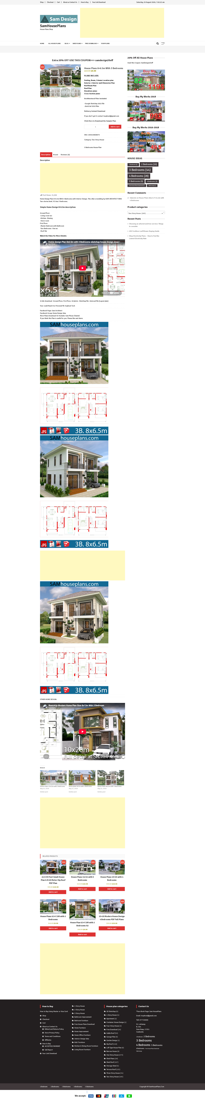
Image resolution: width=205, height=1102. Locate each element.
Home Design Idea (59, 313)
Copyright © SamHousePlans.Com (152, 1087)
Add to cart (115, 127)
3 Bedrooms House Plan (92, 147)
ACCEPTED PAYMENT (52, 1046)
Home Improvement (81, 1031)
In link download (46, 301)
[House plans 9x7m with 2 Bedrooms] (82, 777)
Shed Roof (110, 1062)
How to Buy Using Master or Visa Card (54, 1011)
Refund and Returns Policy (54, 1029)
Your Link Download (98, 2)
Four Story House (112, 1026)
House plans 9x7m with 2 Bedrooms (80, 786)
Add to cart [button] (53, 892)
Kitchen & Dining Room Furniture (86, 1046)
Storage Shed (111, 1066)
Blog (66, 43)
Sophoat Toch (70, 306)
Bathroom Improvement (83, 1017)
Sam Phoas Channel (72, 316)
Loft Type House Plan (113, 1048)
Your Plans (105, 43)
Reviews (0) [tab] (65, 155)
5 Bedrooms (136, 181)
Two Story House (98, 140)
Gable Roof (110, 1033)
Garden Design (111, 1040)
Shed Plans (77, 43)
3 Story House (79, 1013)
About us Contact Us (70, 2)
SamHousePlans (53, 26)
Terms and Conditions (52, 1036)
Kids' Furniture (79, 1042)
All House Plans (54, 43)
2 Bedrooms (149, 164)
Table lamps (152, 185)
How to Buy (85, 2)
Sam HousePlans (155, 1011)
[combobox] (146, 212)
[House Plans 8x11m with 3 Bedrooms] (110, 777)
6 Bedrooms (152, 181)
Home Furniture (80, 1028)
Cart (58, 2)
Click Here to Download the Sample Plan (100, 121)
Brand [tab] (55, 155)
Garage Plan (110, 1037)
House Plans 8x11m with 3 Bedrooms (109, 786)
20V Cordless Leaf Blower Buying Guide (144, 231)
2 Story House (79, 1010)
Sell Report (49, 1050)
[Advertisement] (122, 23)
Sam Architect (57, 311)
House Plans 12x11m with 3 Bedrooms (52, 786)
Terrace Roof (111, 1069)
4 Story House (111, 1015)
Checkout (50, 2)
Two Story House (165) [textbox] (145, 213)
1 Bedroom (133, 164)
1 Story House (79, 1006)
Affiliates (48, 1040)
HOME (42, 43)
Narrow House (111, 1051)
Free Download (91, 43)
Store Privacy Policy (52, 1033)
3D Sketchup (111, 1011)
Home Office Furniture (82, 1035)
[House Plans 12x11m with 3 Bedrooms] (53, 777)
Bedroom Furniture (81, 1021)
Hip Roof (109, 1044)
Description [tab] (46, 155)
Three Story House (113, 1073)
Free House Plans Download (137, 185)
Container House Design (115, 1022)
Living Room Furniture (82, 1050)
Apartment (110, 1019)
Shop (42, 2)
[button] (77, 68)
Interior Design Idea (81, 1039)
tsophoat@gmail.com (111, 116)
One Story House (112, 1055)
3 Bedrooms (140, 170)
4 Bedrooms (139, 176)
